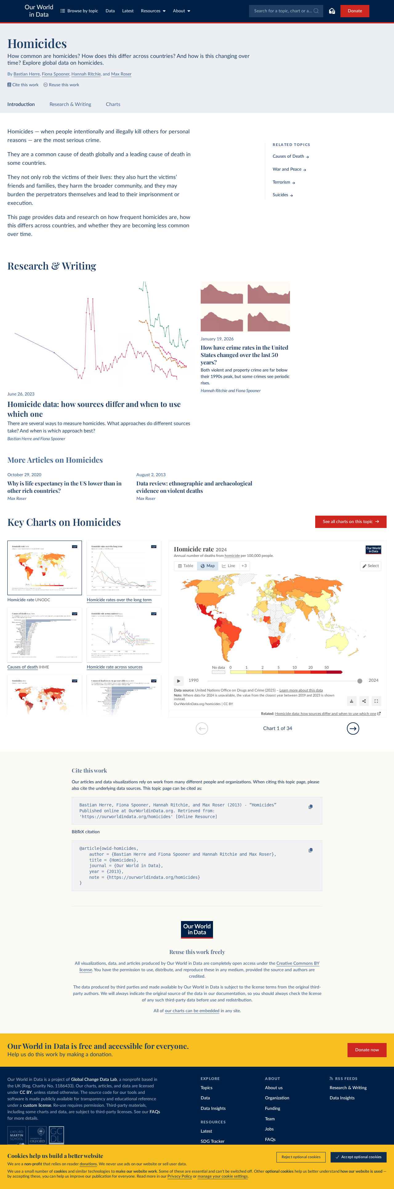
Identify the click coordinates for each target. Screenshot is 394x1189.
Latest (128, 11)
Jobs (269, 1129)
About (179, 11)
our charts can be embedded (192, 1011)
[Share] (364, 701)
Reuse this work (64, 85)
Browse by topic (82, 11)
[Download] (352, 701)
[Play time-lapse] (179, 681)
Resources (150, 11)
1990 (194, 681)
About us (274, 1088)
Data (110, 11)
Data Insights (213, 1108)
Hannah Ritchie (86, 74)
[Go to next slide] (353, 728)
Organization (277, 1098)
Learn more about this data (301, 690)
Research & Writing (70, 104)
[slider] (360, 681)
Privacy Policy (179, 1177)
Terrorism (281, 182)
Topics (206, 1088)
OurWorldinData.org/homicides (197, 704)
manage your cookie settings (223, 1177)
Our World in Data (39, 11)
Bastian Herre (27, 74)
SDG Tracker (212, 1141)
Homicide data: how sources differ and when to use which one (325, 714)
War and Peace (287, 169)
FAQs (155, 1112)
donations (88, 1164)
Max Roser (121, 74)
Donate (355, 11)
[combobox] (286, 11)
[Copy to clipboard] (305, 807)
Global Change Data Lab (94, 1079)
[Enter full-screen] (376, 701)
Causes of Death (288, 156)
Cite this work (25, 85)
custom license (37, 1105)
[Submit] (315, 11)
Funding (272, 1108)
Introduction (21, 104)
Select (373, 566)
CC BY (228, 704)
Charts (113, 104)
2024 (374, 681)
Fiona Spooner (55, 74)
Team (270, 1119)
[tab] (186, 566)
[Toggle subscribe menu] (332, 11)
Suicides (280, 195)
